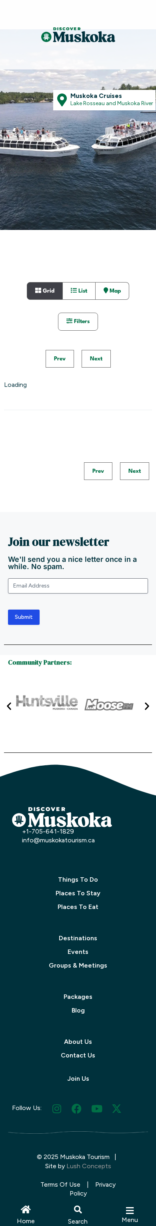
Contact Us (78, 1055)
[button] (78, 1209)
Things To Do (78, 879)
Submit (24, 617)
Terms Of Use (60, 1184)
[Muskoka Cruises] (62, 100)
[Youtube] (97, 1109)
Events (78, 952)
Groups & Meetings (78, 965)
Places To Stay (78, 893)
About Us (78, 1041)
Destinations (78, 938)
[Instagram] (57, 1109)
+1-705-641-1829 (48, 831)
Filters (81, 321)
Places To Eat (78, 907)
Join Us (78, 1078)
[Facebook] (77, 1109)
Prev (60, 359)
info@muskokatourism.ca (58, 840)
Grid (47, 291)
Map (114, 291)
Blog (78, 1010)
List (82, 291)
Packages (78, 996)
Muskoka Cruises (96, 96)
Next (96, 359)
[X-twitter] (117, 1109)
